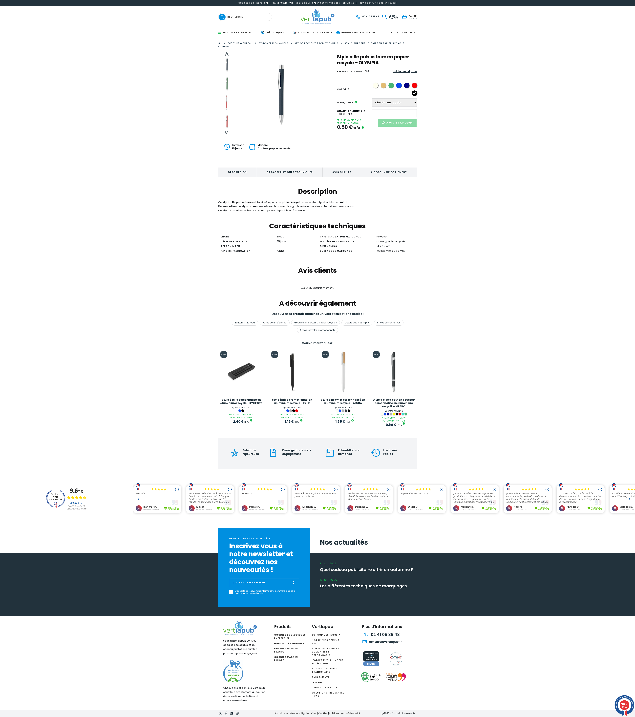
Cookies (322, 713)
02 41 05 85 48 (385, 634)
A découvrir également (389, 172)
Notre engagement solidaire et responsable (325, 652)
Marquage (346, 102)
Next (226, 132)
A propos (408, 32)
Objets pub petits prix (357, 322)
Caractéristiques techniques (290, 172)
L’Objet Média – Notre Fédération (327, 662)
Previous (226, 54)
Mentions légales (299, 713)
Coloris (343, 89)
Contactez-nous (324, 687)
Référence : (345, 71)
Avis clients (341, 172)
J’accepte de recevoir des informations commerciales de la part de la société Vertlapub (265, 592)
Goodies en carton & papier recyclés (315, 322)
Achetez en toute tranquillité (324, 670)
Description (237, 172)
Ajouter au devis (399, 122)
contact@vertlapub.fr (385, 642)
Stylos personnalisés (273, 43)
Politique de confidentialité (344, 713)
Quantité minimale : (352, 111)
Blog (394, 32)
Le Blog (317, 682)
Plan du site (281, 713)
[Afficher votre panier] (405, 17)
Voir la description (405, 71)
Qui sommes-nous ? (326, 634)
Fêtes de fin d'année (274, 322)
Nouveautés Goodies (289, 643)
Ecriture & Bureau (240, 43)
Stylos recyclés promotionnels (316, 43)
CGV (313, 713)
